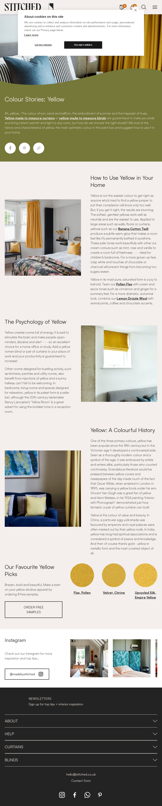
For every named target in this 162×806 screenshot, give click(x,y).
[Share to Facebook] (10, 148)
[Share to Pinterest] (24, 148)
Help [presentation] (9, 733)
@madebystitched (22, 674)
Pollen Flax (124, 284)
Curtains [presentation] (14, 746)
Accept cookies (83, 45)
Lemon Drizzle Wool (132, 298)
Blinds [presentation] (11, 759)
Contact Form (81, 781)
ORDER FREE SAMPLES (34, 609)
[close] (135, 10)
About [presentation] (11, 720)
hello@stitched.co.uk (81, 774)
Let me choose (43, 45)
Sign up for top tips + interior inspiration (56, 704)
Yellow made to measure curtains (30, 118)
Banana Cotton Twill (133, 229)
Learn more (31, 35)
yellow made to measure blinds (82, 118)
